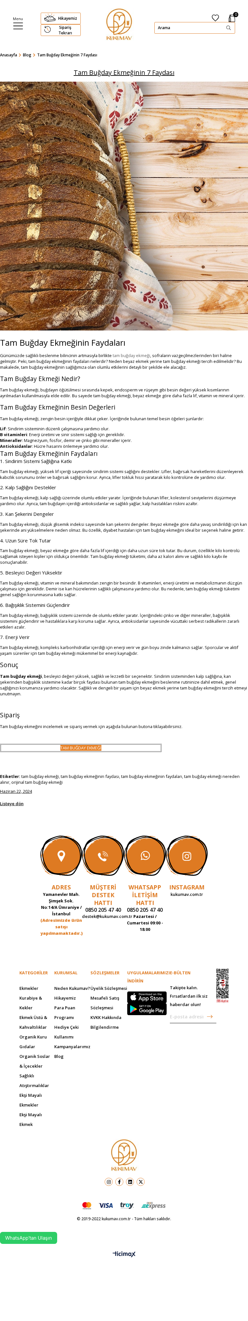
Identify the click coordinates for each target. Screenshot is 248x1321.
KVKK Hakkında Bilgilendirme (105, 1022)
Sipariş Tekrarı (65, 30)
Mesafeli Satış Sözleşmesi (104, 1003)
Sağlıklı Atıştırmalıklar (34, 1080)
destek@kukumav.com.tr (103, 916)
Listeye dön (12, 803)
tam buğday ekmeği (131, 355)
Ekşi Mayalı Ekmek (30, 1119)
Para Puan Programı (64, 1012)
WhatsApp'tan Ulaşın (28, 1238)
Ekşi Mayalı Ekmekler (30, 1100)
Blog (59, 1056)
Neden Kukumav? (72, 988)
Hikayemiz (67, 18)
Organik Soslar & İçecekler (34, 1061)
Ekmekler (28, 988)
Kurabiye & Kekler (30, 1003)
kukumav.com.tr (186, 894)
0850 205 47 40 (103, 910)
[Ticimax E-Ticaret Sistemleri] (124, 1254)
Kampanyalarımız (72, 1046)
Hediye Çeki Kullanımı (66, 1032)
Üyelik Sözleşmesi (108, 988)
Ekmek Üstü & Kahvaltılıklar (33, 1022)
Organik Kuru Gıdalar (33, 1041)
